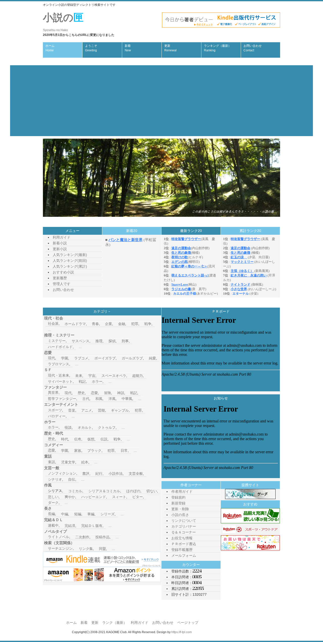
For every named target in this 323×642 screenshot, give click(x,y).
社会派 (53, 324)
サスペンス (80, 341)
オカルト (85, 427)
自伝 (71, 479)
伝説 (103, 439)
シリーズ (107, 514)
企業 (108, 324)
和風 (98, 399)
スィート (119, 497)
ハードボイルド (60, 347)
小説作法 (116, 474)
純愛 (152, 358)
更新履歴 (60, 278)
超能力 (137, 376)
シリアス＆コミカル (104, 491)
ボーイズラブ (105, 358)
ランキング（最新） (217, 48)
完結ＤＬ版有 (91, 526)
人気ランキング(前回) (70, 261)
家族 (77, 450)
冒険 (107, 393)
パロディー (57, 416)
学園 (64, 358)
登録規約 (178, 497)
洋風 (112, 399)
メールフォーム (183, 555)
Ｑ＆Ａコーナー (183, 532)
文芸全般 (136, 474)
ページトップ (187, 622)
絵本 (84, 462)
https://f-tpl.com (181, 632)
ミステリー (57, 341)
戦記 (82, 381)
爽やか (70, 497)
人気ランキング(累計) (70, 266)
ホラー (97, 381)
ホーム (50, 48)
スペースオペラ (113, 376)
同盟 (102, 549)
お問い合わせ (253, 48)
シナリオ (55, 479)
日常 (124, 450)
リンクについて (183, 521)
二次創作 (82, 537)
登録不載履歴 (182, 550)
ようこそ (91, 48)
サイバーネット (60, 381)
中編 (64, 514)
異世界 (53, 393)
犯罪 (134, 324)
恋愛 (94, 393)
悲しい (53, 497)
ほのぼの (133, 491)
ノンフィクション (62, 473)
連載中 (53, 525)
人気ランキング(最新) (70, 255)
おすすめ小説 (63, 272)
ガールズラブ (132, 358)
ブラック (94, 450)
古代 (85, 399)
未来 (78, 376)
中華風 (127, 399)
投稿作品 (102, 537)
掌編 (90, 514)
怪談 (68, 427)
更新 (170, 48)
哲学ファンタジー (62, 399)
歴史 (81, 393)
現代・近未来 (58, 375)
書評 (85, 474)
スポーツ (55, 410)
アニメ (86, 410)
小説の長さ (180, 515)
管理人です (61, 284)
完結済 (70, 526)
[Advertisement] (161, 100)
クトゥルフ (107, 427)
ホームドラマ (75, 324)
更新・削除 (180, 509)
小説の (63, 22)
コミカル (75, 491)
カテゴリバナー (183, 526)
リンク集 (86, 549)
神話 (120, 393)
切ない (151, 491)
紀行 (98, 474)
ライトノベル (58, 537)
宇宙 (91, 376)
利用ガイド (61, 237)
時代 (64, 439)
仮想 (90, 439)
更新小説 (60, 249)
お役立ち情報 (182, 538)
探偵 (112, 341)
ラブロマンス (58, 364)
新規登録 (178, 503)
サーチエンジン (60, 548)
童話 (51, 462)
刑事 (125, 341)
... (49, 330)
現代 (51, 358)
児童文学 (68, 462)
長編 (51, 514)
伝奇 (77, 439)
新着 (128, 48)
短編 (77, 514)
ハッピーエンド (93, 497)
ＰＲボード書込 (183, 544)
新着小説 (60, 243)
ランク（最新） (114, 622)
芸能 (101, 410)
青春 (95, 324)
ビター (137, 497)
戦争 (147, 324)
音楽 (71, 410)
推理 (98, 341)
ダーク (53, 503)
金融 (121, 324)
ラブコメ (81, 358)
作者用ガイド (182, 491)
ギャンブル (120, 410)
